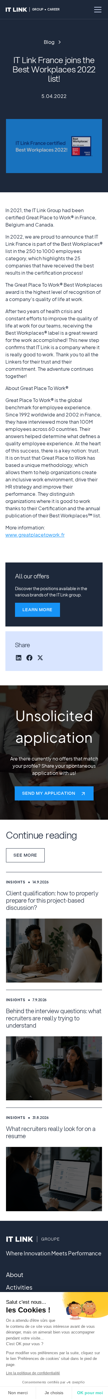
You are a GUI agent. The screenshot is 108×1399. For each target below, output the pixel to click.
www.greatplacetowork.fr (34, 535)
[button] (97, 9)
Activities (19, 1287)
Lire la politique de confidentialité (33, 1373)
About (14, 1274)
